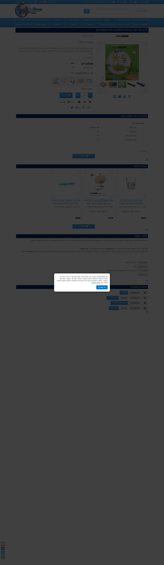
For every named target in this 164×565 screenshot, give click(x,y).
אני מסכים (102, 287)
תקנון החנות (95, 283)
